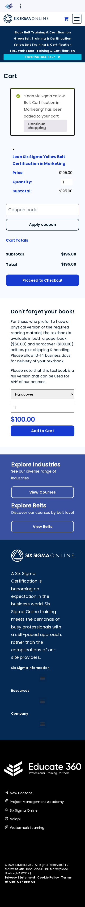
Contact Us (26, 882)
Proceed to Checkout (42, 280)
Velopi (15, 819)
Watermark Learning (26, 827)
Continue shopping (37, 125)
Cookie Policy (48, 877)
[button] (77, 19)
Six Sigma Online (23, 810)
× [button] (14, 149)
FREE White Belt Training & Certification (42, 51)
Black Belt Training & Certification (42, 32)
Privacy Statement (20, 877)
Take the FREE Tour (39, 57)
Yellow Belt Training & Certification (43, 44)
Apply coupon (42, 224)
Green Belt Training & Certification (42, 38)
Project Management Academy (36, 801)
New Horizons (21, 793)
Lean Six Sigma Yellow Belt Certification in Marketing (39, 160)
